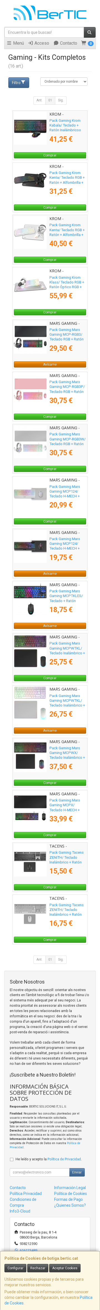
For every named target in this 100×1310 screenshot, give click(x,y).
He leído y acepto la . (49, 1159)
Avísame (50, 364)
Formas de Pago (68, 1199)
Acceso (41, 43)
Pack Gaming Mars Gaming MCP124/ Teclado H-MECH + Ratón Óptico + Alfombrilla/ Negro (64, 548)
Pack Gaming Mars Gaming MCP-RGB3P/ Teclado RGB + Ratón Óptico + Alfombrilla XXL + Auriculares (67, 391)
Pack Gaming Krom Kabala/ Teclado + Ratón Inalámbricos (65, 125)
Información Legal (70, 1187)
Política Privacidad (26, 1193)
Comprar (49, 155)
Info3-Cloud (20, 1211)
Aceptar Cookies (65, 1268)
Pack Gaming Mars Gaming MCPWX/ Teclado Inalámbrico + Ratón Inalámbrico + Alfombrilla (67, 757)
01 (50, 100)
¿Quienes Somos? (70, 1205)
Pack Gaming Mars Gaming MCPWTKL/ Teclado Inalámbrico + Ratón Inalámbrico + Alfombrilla (67, 653)
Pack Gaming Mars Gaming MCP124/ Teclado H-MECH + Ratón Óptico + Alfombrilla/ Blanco (65, 496)
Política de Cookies (70, 1193)
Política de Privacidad (64, 1159)
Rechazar (37, 1268)
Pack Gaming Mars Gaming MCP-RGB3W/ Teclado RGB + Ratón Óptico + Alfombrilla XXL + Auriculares (67, 443)
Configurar (15, 1268)
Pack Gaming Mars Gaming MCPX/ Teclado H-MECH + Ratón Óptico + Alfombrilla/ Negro (64, 810)
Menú (18, 43)
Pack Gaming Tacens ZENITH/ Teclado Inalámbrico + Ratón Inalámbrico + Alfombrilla (66, 862)
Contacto (68, 43)
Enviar (77, 1172)
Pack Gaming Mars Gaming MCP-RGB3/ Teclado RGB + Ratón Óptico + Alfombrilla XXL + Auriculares (66, 339)
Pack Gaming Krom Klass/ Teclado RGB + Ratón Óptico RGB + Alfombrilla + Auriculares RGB (66, 287)
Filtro (16, 82)
